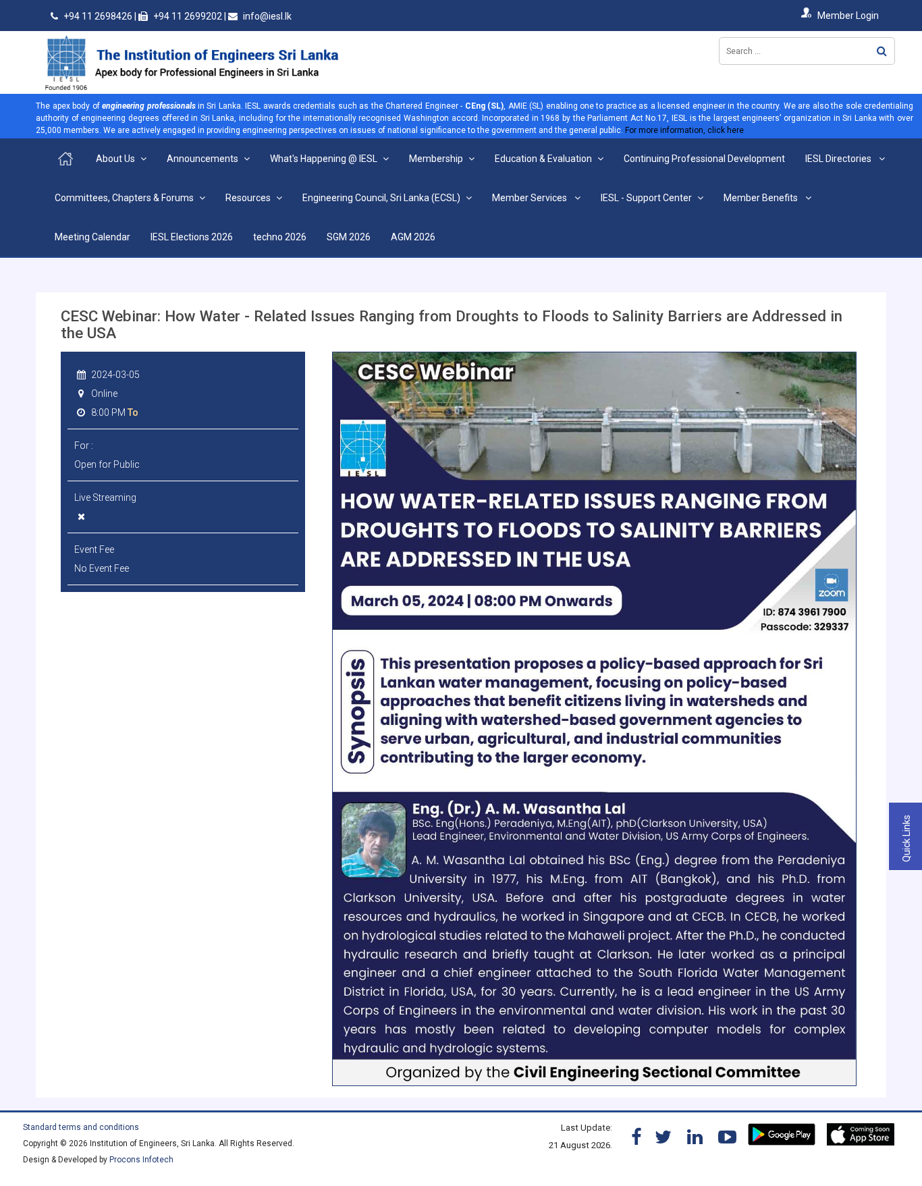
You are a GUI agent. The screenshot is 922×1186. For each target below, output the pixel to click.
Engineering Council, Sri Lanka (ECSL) (381, 197)
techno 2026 (279, 237)
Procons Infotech (141, 1159)
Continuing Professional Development (704, 158)
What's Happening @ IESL (323, 158)
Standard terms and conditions (81, 1127)
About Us (115, 158)
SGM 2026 (349, 237)
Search (882, 51)
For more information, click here (684, 130)
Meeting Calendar (92, 237)
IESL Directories (839, 158)
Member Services (530, 197)
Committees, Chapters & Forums (124, 197)
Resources (248, 197)
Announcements (202, 158)
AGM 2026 (413, 237)
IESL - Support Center (646, 197)
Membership (436, 158)
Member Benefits (762, 197)
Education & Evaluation (543, 158)
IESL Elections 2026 (192, 237)
